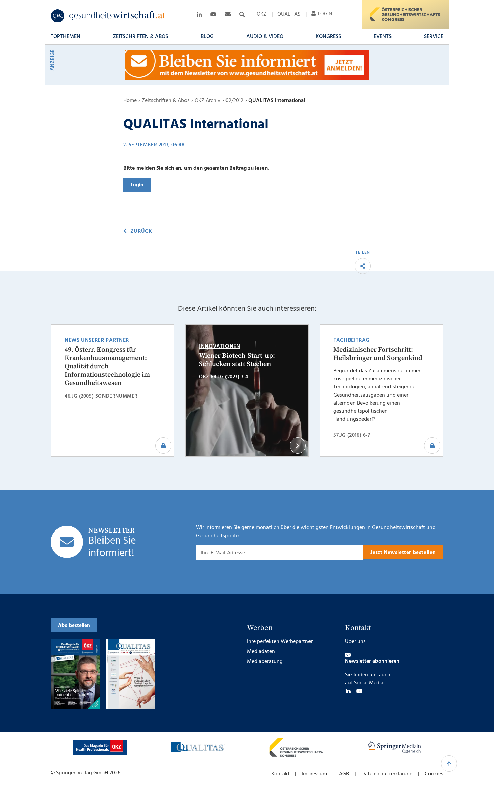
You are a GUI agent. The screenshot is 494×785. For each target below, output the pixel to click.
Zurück (141, 231)
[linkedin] (348, 691)
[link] (108, 16)
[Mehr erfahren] (99, 747)
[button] (65, 36)
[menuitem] (261, 14)
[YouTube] (359, 691)
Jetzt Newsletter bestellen (403, 553)
